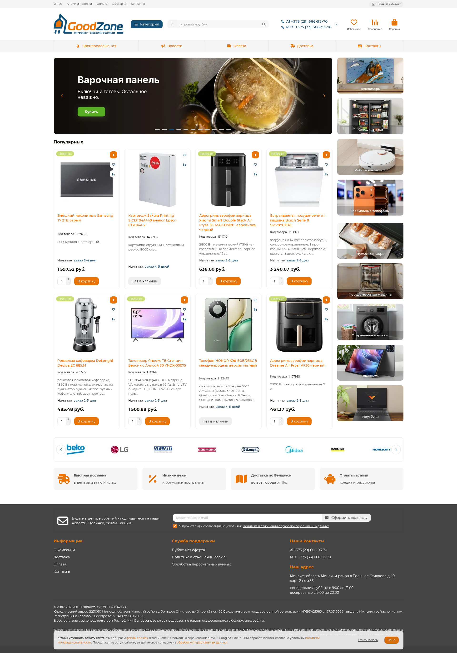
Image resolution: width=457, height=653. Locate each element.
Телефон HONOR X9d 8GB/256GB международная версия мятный (228, 363)
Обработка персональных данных (201, 564)
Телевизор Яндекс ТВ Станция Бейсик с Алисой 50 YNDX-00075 (157, 363)
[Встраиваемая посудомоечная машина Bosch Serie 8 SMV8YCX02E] (299, 179)
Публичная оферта (188, 550)
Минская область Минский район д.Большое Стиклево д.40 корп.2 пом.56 (342, 578)
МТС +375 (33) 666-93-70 (309, 27)
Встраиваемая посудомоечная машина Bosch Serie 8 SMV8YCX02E (297, 220)
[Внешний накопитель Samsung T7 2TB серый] (86, 179)
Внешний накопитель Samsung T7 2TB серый (85, 217)
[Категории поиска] (172, 24)
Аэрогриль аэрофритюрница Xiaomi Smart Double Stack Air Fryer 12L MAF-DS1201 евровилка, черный (227, 222)
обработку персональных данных (202, 642)
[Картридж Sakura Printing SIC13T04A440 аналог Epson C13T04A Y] (157, 179)
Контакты (138, 3)
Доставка (119, 3)
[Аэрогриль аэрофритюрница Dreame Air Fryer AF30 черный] (299, 325)
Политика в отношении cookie (198, 557)
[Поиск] (263, 24)
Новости (174, 46)
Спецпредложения (99, 46)
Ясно (391, 640)
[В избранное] (113, 164)
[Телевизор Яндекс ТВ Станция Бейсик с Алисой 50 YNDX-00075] (157, 325)
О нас (58, 3)
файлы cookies (137, 638)
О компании (64, 550)
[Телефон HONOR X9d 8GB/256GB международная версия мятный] (228, 325)
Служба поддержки (193, 541)
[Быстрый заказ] (113, 154)
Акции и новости (79, 3)
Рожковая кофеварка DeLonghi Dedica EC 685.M (85, 363)
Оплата (102, 3)
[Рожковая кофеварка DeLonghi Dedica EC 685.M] (86, 325)
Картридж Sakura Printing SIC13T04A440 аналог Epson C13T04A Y (152, 220)
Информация (68, 541)
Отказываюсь (368, 640)
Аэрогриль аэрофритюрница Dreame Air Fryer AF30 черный (297, 363)
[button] (62, 96)
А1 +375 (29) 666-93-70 (307, 21)
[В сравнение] (113, 173)
